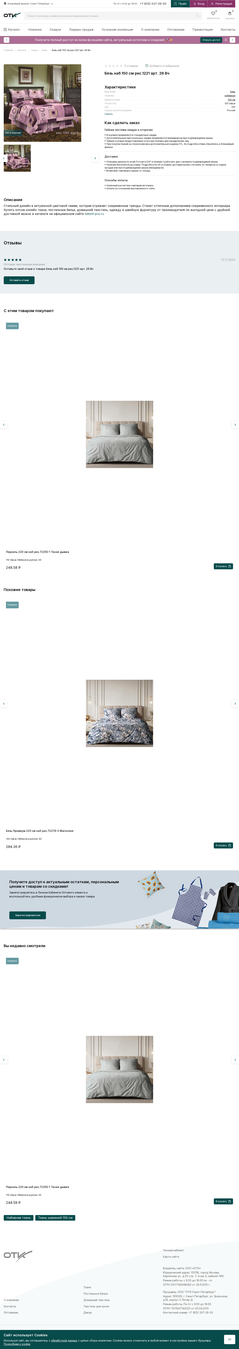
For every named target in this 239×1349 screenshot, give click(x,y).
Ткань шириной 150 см (55, 1218)
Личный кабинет (173, 1250)
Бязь (232, 91)
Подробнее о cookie (17, 1344)
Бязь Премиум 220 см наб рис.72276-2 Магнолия (39, 830)
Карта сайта (171, 1256)
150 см (231, 99)
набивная (230, 95)
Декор (87, 1312)
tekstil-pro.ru (94, 214)
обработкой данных (64, 1340)
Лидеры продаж (81, 29)
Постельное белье (95, 1293)
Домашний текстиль (96, 1300)
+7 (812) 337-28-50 (153, 3)
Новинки (35, 29)
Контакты (228, 29)
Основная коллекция (117, 29)
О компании (150, 29)
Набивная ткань (19, 1218)
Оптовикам (175, 29)
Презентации (203, 29)
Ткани (87, 1287)
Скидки (55, 29)
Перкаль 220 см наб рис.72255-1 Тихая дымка (37, 551)
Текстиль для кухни (96, 1306)
